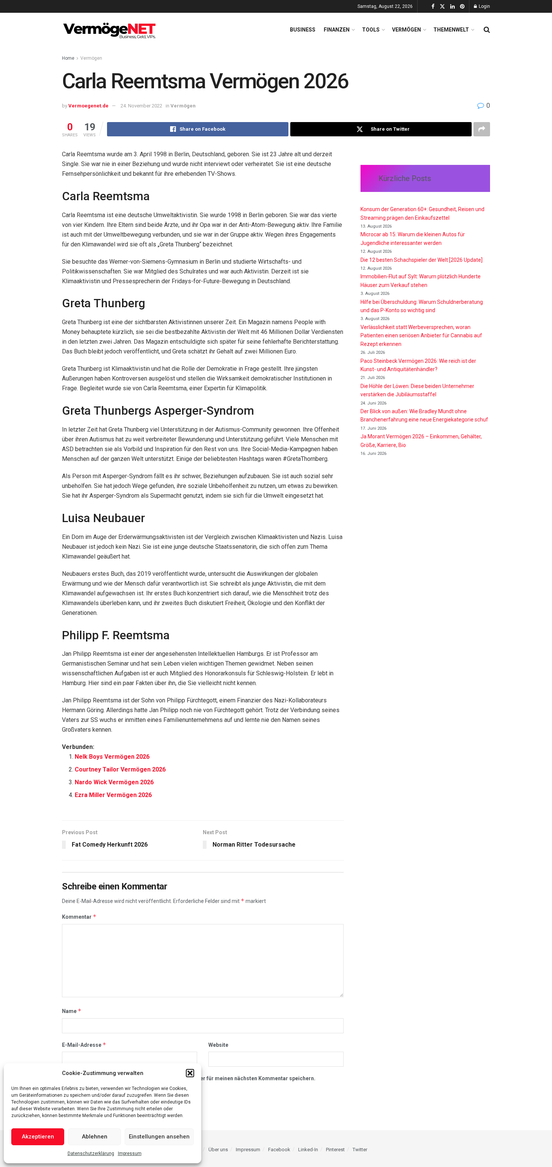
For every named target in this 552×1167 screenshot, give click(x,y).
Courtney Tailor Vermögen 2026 (120, 769)
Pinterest (335, 1149)
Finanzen (337, 30)
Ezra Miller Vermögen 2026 (113, 795)
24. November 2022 (141, 106)
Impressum (130, 1153)
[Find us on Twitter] (442, 6)
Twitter (360, 1149)
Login (484, 6)
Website (218, 1045)
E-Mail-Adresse (84, 1044)
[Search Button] (487, 29)
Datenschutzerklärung (91, 1153)
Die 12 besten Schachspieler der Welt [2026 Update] (421, 260)
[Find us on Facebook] (432, 6)
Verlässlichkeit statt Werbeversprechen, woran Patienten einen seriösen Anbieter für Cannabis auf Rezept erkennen (421, 335)
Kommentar (79, 916)
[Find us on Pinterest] (462, 6)
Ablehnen (94, 1136)
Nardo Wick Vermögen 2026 (114, 782)
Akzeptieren (38, 1136)
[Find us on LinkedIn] (452, 6)
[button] (190, 1073)
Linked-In (308, 1149)
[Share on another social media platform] (482, 129)
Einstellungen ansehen (159, 1136)
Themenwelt (451, 30)
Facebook (279, 1149)
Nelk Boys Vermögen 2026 (112, 756)
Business (302, 30)
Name (71, 1011)
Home (68, 58)
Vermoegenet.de (88, 106)
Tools (371, 30)
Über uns (218, 1149)
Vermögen (406, 30)
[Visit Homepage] (111, 30)
